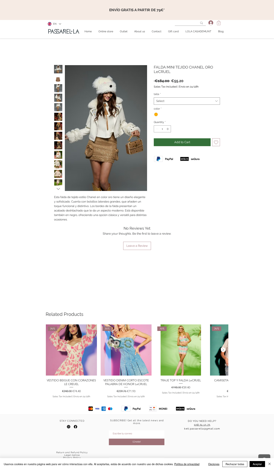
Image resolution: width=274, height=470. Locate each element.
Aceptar (257, 464)
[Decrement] (156, 129)
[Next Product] (223, 350)
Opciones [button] (213, 464)
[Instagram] (68, 426)
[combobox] (187, 101)
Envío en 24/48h (189, 86)
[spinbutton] (162, 129)
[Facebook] (75, 426)
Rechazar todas (235, 464)
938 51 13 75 (202, 424)
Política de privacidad (186, 464)
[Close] (269, 464)
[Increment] (168, 129)
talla (157, 94)
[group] (137, 361)
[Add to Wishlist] (216, 142)
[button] (219, 23)
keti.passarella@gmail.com (202, 428)
